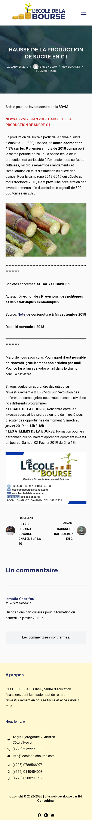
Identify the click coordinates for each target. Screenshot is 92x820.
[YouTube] (46, 815)
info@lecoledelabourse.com (34, 756)
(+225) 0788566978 (28, 765)
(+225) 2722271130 (28, 749)
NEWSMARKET (71, 66)
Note (21, 314)
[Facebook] (39, 815)
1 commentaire (46, 71)
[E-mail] (52, 815)
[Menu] (83, 12)
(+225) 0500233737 (28, 778)
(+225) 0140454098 (28, 772)
